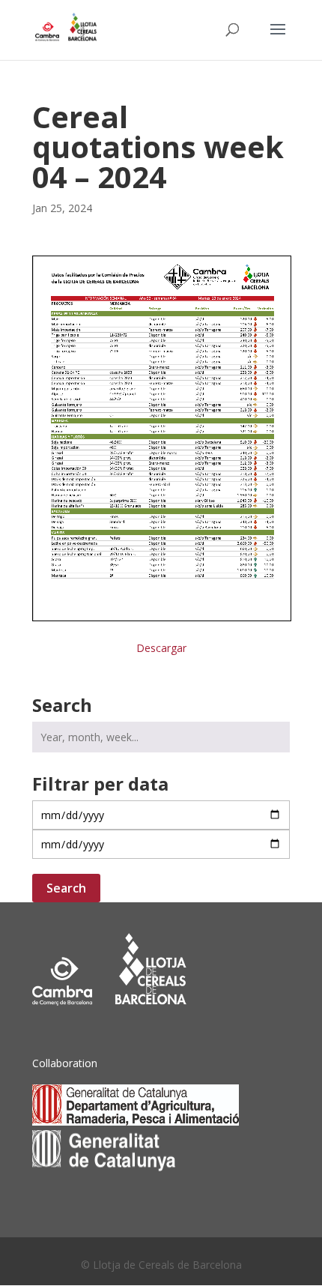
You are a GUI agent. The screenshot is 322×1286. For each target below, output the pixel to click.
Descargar (161, 648)
